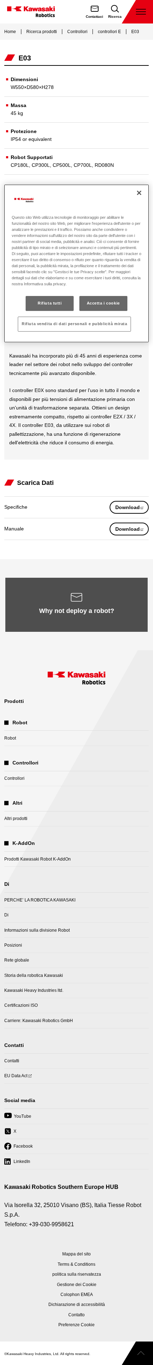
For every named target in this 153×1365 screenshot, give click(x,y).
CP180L (20, 165)
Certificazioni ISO (21, 1005)
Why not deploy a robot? (76, 610)
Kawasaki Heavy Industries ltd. (33, 990)
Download (132, 509)
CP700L (83, 165)
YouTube (17, 1118)
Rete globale (16, 960)
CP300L (41, 165)
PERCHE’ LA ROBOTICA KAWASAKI (39, 900)
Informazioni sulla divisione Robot (37, 930)
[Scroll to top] (137, 1353)
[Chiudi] (139, 193)
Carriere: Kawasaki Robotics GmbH (38, 1020)
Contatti (11, 1060)
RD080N (104, 165)
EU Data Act (15, 1078)
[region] (76, 263)
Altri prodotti (15, 818)
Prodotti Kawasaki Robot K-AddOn (37, 859)
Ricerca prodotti (41, 31)
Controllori (77, 31)
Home (10, 31)
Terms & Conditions (76, 1264)
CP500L (62, 165)
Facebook (18, 1148)
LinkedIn (17, 1164)
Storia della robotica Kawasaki (33, 975)
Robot (10, 738)
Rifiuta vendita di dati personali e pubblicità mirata (74, 324)
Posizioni (13, 945)
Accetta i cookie (103, 303)
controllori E (109, 31)
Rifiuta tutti (50, 303)
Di (6, 914)
